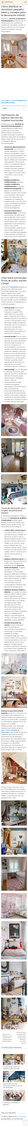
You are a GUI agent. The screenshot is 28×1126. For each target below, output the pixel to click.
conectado (21, 1116)
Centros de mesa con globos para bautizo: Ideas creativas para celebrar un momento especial (21, 1038)
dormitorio (14, 287)
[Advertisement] (14, 84)
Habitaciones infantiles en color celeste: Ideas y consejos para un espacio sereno (7, 1038)
